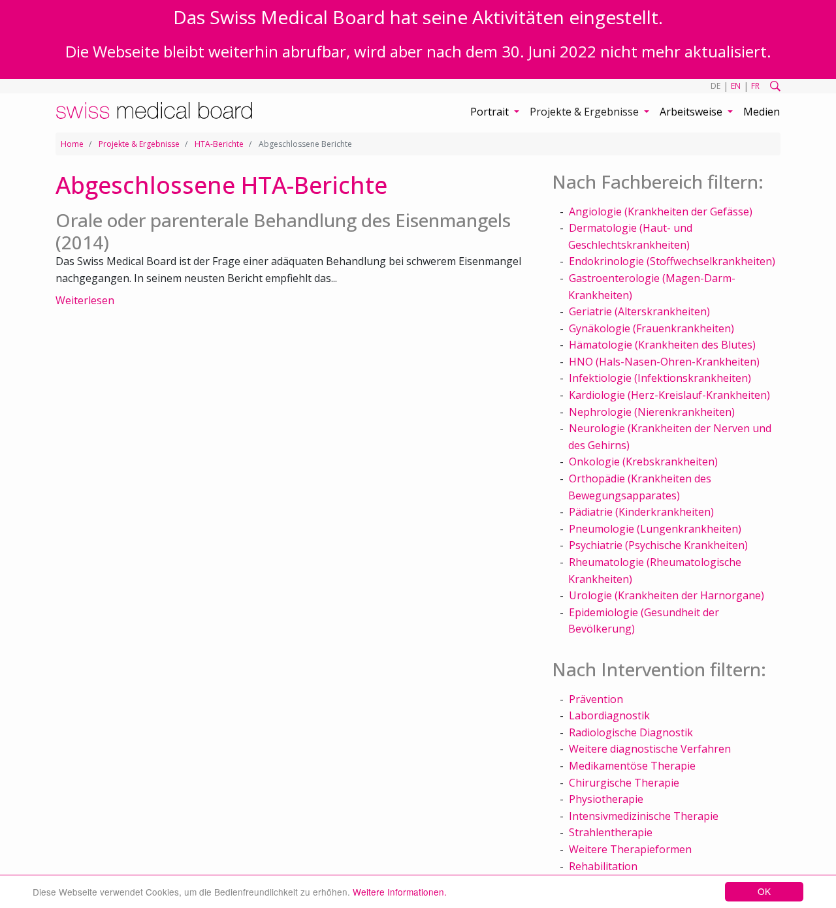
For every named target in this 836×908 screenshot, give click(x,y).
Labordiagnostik (609, 715)
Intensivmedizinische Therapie (643, 816)
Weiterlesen (85, 300)
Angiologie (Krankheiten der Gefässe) (660, 211)
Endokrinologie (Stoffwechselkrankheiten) (672, 261)
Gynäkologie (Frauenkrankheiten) (651, 328)
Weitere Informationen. (400, 891)
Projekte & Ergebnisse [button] (585, 111)
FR (755, 85)
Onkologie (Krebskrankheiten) (643, 461)
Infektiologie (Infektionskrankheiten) (660, 378)
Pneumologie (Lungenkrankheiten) (655, 529)
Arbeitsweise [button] (692, 111)
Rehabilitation (603, 866)
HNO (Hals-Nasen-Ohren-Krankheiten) (664, 361)
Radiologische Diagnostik (631, 732)
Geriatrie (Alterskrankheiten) (639, 311)
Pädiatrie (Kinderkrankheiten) (641, 512)
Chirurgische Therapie (624, 782)
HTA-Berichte (219, 143)
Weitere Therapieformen (630, 849)
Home (72, 143)
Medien (761, 111)
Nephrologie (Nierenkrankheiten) (652, 412)
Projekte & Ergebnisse (139, 143)
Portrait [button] (490, 111)
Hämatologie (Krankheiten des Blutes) (662, 344)
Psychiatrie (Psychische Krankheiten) (658, 545)
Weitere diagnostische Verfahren (650, 749)
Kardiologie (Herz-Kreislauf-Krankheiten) (669, 395)
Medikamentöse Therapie (632, 766)
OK (764, 891)
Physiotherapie (606, 799)
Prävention (596, 699)
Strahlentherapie (610, 832)
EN (736, 85)
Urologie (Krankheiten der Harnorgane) (666, 595)
